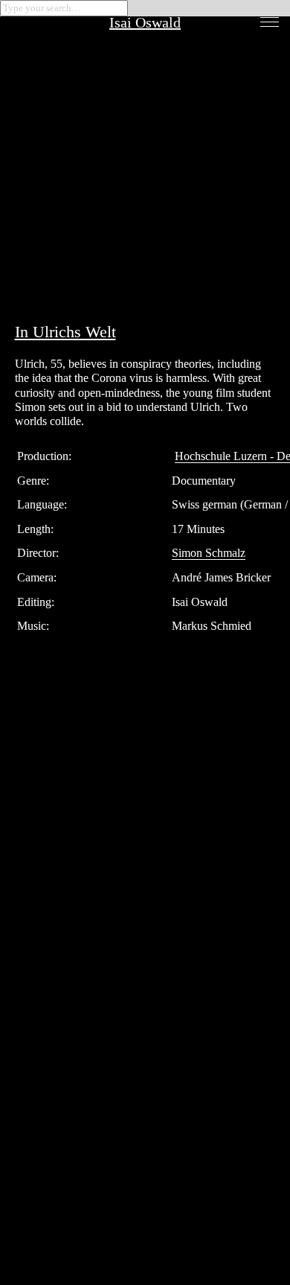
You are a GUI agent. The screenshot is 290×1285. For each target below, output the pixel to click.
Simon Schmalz (208, 552)
